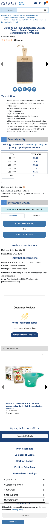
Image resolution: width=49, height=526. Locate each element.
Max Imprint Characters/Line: (13, 269)
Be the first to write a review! (24, 335)
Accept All (13, 522)
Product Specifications (24, 245)
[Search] (45, 10)
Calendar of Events (24, 454)
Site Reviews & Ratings (25, 473)
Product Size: (6, 254)
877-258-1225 (36, 144)
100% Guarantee (24, 448)
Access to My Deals (25, 436)
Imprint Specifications (25, 258)
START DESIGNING (24, 223)
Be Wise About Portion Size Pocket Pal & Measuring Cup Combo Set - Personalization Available (24, 406)
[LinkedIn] (29, 89)
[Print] (15, 89)
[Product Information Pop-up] (18, 413)
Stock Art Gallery (24, 461)
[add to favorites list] (41, 354)
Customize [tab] (13, 216)
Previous (1, 64)
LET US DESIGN (24, 234)
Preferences (24, 515)
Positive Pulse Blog (24, 467)
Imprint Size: (6, 262)
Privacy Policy (17, 510)
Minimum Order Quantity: (13, 187)
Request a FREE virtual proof (30, 209)
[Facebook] (20, 89)
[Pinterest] (34, 89)
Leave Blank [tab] (36, 216)
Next (47, 64)
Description (8, 96)
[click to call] (40, 3)
